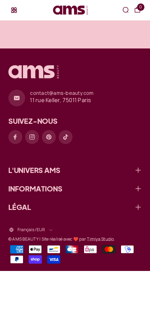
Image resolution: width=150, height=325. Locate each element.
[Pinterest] (49, 137)
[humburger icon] (14, 10)
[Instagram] (32, 137)
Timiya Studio (100, 239)
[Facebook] (15, 137)
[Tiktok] (66, 137)
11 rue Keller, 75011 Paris (60, 100)
